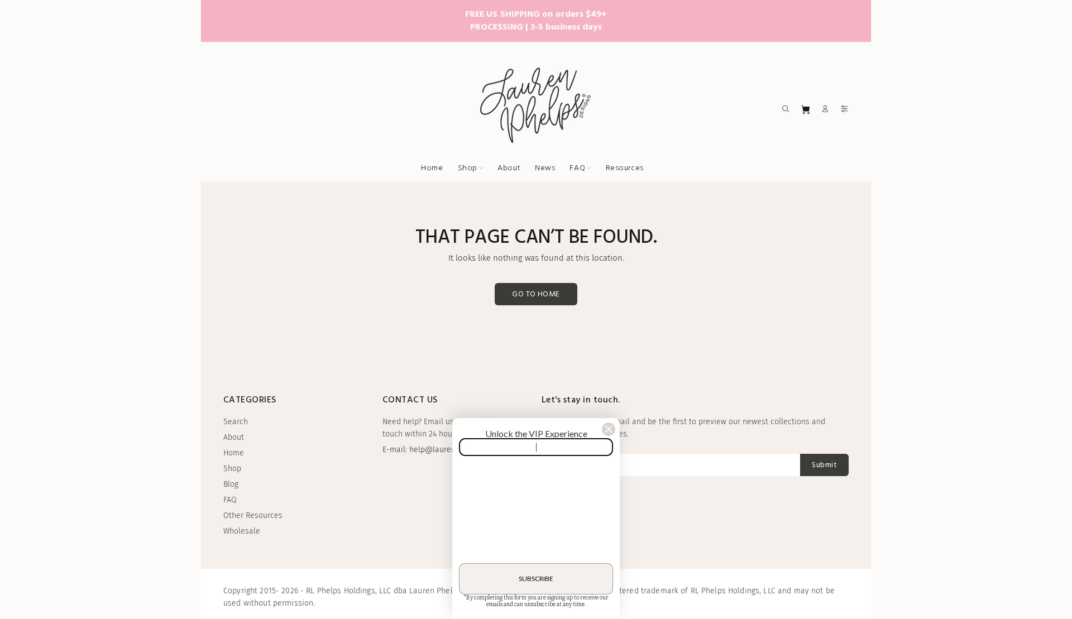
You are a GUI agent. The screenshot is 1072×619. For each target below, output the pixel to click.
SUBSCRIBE (536, 578)
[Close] (608, 429)
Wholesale (241, 531)
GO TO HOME (535, 294)
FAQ (230, 500)
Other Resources (253, 515)
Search (235, 421)
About (233, 437)
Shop (232, 468)
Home (233, 453)
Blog (230, 484)
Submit (824, 465)
